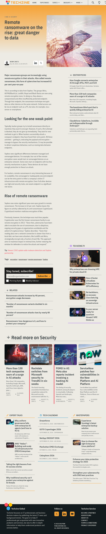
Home (34, 3)
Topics (55, 3)
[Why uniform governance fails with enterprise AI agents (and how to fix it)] (10, 429)
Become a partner (88, 513)
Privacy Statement (88, 525)
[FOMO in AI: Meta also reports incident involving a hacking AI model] (65, 354)
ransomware (23, 259)
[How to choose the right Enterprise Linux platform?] (77, 447)
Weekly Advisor (32, 280)
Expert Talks (16, 415)
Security (14, 17)
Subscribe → (44, 276)
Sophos (45, 259)
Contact (84, 520)
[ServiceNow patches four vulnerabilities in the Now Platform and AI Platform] (89, 354)
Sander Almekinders (60, 400)
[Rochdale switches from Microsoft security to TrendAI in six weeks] (41, 354)
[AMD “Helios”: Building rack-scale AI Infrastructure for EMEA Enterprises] (10, 451)
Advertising (86, 515)
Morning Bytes (16, 280)
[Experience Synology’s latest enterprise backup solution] (77, 428)
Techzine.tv (79, 245)
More (78, 3)
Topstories (44, 3)
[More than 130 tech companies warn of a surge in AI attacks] (16, 354)
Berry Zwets (8, 394)
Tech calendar (50, 415)
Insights (66, 3)
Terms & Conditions (89, 523)
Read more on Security (33, 337)
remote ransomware (35, 259)
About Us (84, 518)
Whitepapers (82, 415)
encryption (13, 259)
